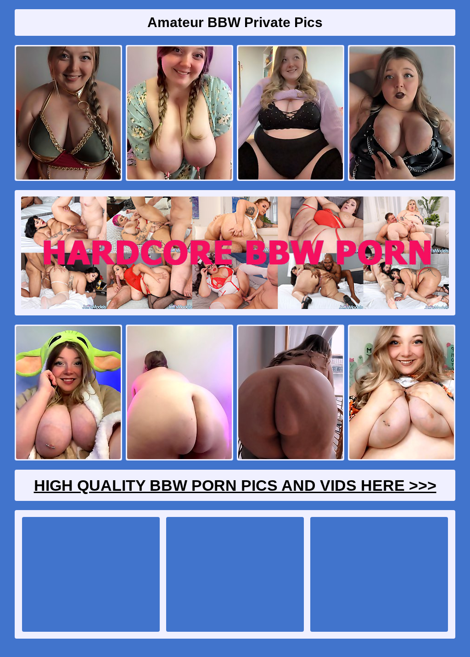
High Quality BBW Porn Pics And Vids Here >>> (235, 485)
